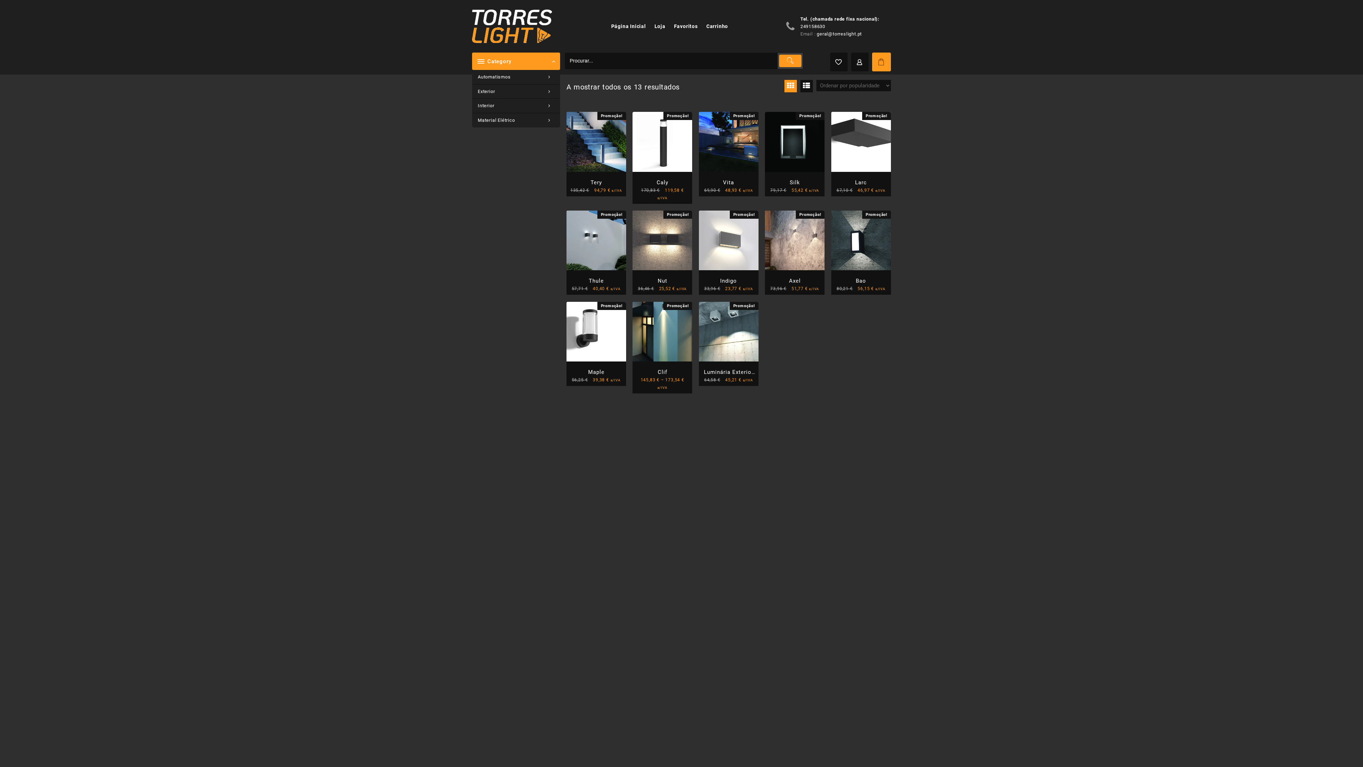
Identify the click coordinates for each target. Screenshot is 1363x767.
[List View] (806, 86)
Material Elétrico (496, 120)
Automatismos (494, 77)
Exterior (486, 91)
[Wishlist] (839, 62)
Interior (486, 105)
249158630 (812, 26)
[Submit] (790, 61)
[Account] (860, 62)
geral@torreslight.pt (839, 34)
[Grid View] (790, 86)
